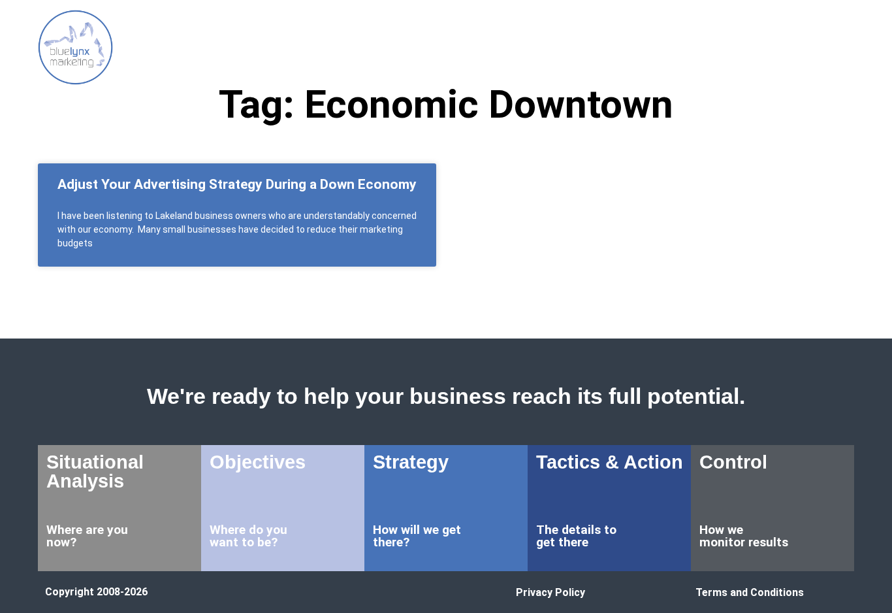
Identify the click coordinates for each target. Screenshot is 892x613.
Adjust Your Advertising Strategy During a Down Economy (237, 184)
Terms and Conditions (749, 592)
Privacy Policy (550, 592)
